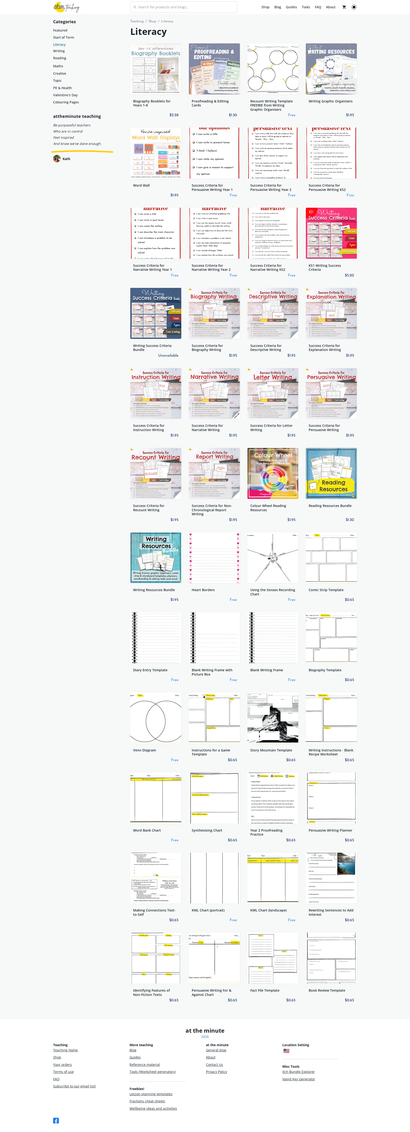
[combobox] (183, 7)
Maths (58, 66)
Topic (57, 80)
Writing (59, 51)
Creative (59, 73)
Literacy (59, 44)
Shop (265, 7)
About (330, 7)
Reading (59, 58)
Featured (60, 30)
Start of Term (63, 37)
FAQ (318, 7)
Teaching (137, 21)
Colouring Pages (66, 102)
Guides (291, 7)
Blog (277, 7)
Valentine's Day (65, 95)
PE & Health (62, 88)
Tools (306, 7)
